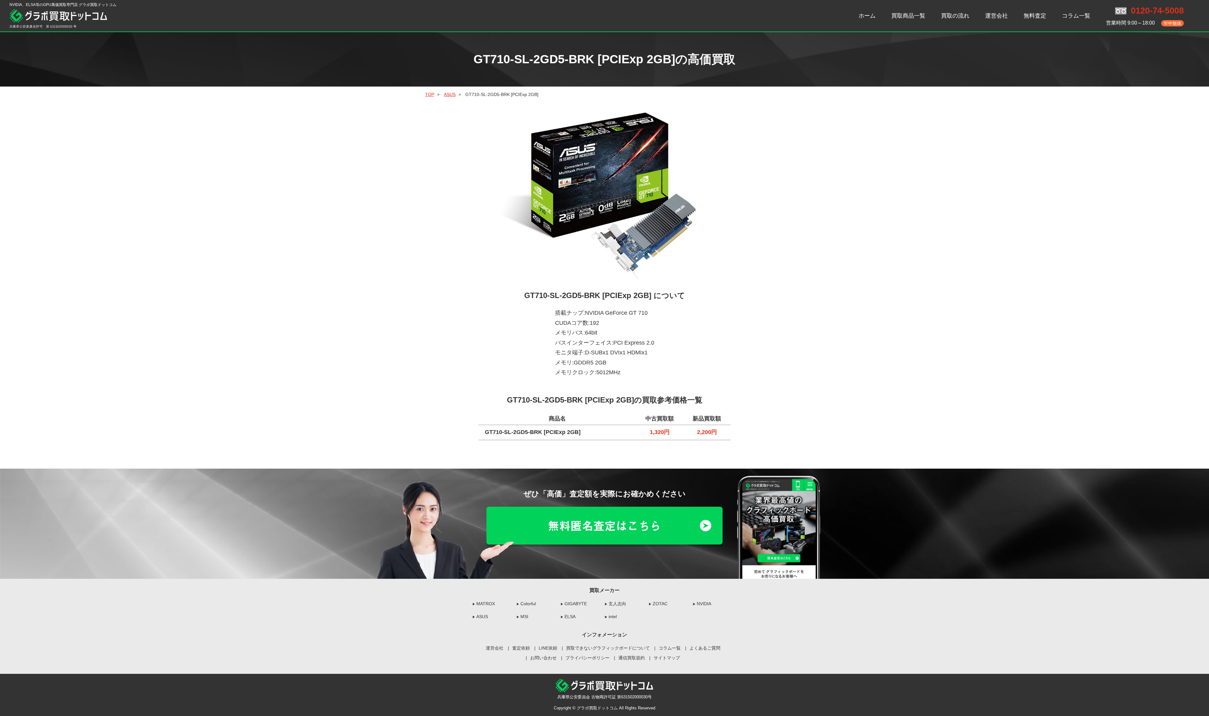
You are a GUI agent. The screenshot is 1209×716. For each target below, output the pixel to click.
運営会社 (996, 16)
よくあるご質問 (705, 648)
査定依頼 (521, 648)
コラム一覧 (1076, 16)
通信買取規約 (631, 657)
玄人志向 (617, 603)
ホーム (867, 16)
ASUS (482, 616)
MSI (524, 616)
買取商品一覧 (908, 16)
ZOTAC (660, 603)
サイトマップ (667, 657)
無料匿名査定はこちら (604, 525)
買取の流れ (955, 16)
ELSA (570, 616)
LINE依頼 (548, 648)
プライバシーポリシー (587, 657)
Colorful (528, 603)
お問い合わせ (543, 657)
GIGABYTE (576, 603)
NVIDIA (704, 603)
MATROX (485, 603)
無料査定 (1035, 16)
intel (613, 616)
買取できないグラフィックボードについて (608, 648)
